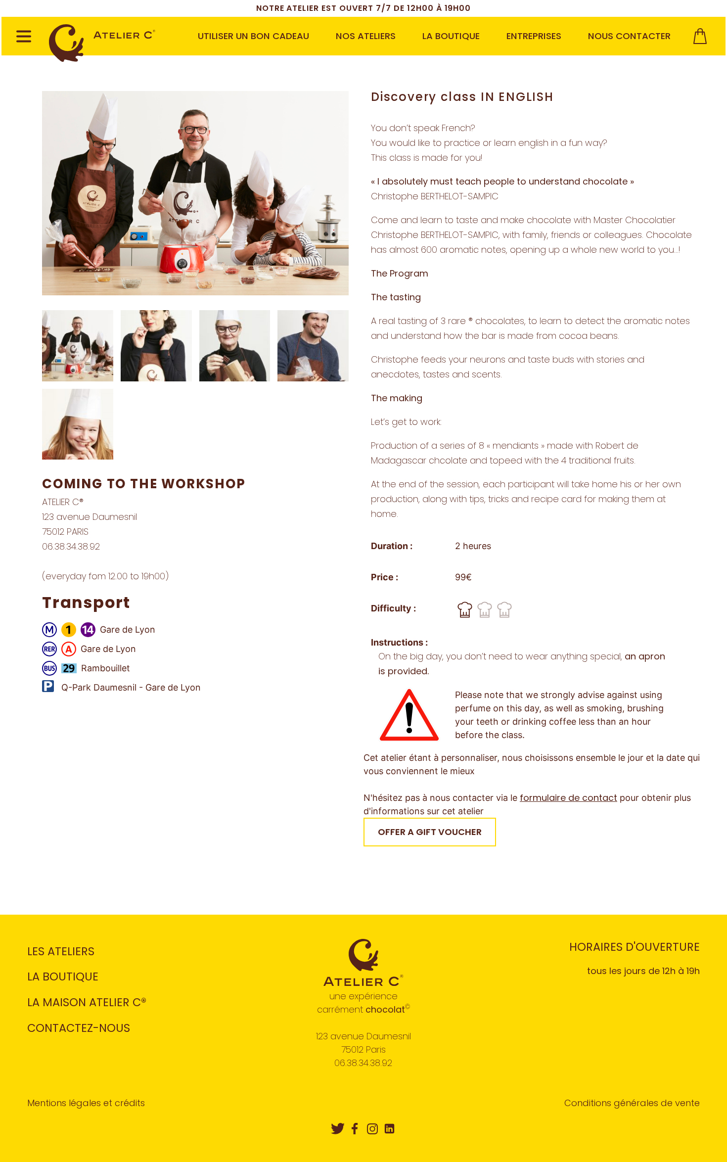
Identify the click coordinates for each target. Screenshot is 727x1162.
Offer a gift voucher (430, 832)
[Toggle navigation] (24, 38)
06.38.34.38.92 (363, 1063)
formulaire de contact (568, 797)
